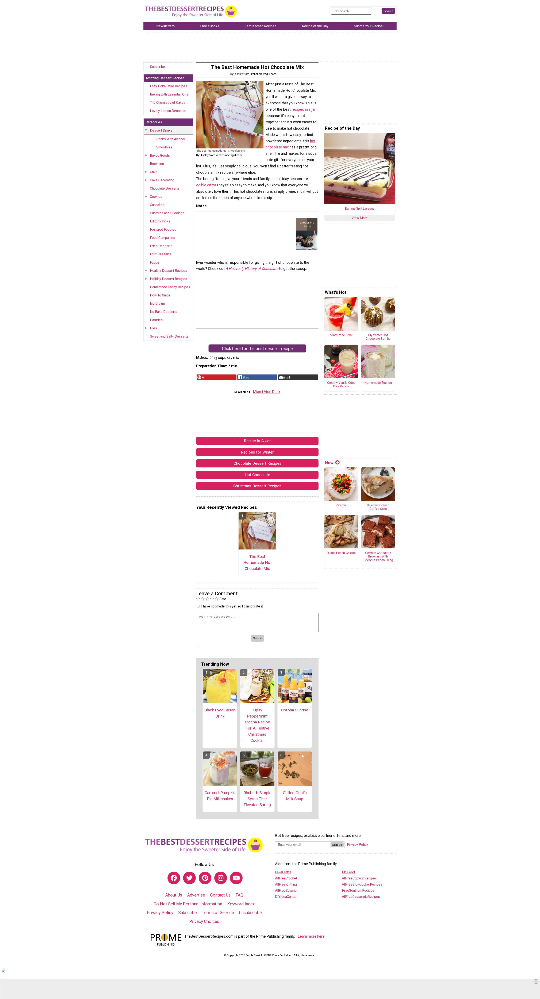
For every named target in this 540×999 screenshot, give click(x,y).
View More (360, 218)
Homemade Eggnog (378, 383)
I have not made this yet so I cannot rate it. (232, 606)
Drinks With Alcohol (170, 139)
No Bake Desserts (163, 312)
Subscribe (157, 67)
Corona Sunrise (294, 710)
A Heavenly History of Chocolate (251, 269)
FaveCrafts (283, 872)
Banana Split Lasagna (359, 208)
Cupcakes (157, 205)
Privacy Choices (204, 921)
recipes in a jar (304, 109)
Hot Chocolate (257, 474)
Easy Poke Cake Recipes (168, 86)
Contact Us (220, 895)
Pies (153, 328)
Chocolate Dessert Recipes (257, 463)
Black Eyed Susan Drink (219, 713)
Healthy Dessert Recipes (168, 271)
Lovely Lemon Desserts (168, 111)
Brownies (157, 164)
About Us (173, 895)
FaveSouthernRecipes (358, 891)
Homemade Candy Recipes (170, 287)
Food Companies (162, 238)
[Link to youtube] (236, 878)
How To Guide (160, 295)
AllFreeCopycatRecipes (359, 878)
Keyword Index (241, 903)
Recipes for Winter (257, 452)
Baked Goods (160, 155)
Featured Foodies (163, 230)
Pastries (156, 320)
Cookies (156, 197)
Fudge (154, 262)
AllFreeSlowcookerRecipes (362, 884)
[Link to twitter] (189, 878)
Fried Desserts (161, 246)
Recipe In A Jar (257, 440)
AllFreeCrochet (286, 878)
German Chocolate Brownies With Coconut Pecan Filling (378, 556)
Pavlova (341, 505)
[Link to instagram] (220, 878)
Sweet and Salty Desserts (169, 336)
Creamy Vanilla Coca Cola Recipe (341, 384)
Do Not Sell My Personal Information (188, 903)
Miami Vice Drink (266, 392)
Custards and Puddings (167, 213)
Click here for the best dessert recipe (257, 348)
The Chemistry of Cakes (167, 103)
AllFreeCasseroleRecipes (361, 897)
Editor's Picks (160, 221)
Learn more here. (311, 936)
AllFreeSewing (286, 891)
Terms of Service (218, 912)
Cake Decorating (162, 180)
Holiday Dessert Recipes (168, 279)
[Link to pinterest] (205, 878)
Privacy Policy (160, 912)
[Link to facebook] (173, 878)
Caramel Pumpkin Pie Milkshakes (220, 795)
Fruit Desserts (160, 254)
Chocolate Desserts (165, 188)
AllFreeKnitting (286, 884)
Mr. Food (348, 872)
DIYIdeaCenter (286, 897)
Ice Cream (157, 304)
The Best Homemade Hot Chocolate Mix (257, 562)
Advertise (196, 895)
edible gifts (205, 185)
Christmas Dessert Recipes (257, 485)
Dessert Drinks (161, 130)
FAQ (239, 895)
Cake (153, 172)
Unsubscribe (250, 912)
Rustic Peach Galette (341, 553)
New (329, 462)
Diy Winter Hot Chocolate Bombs (378, 337)
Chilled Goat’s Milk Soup (295, 795)
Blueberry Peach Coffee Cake (378, 507)
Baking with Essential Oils (169, 94)
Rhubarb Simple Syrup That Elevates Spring (257, 798)
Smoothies (164, 147)
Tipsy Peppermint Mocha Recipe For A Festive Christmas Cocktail (257, 725)
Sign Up (337, 844)
